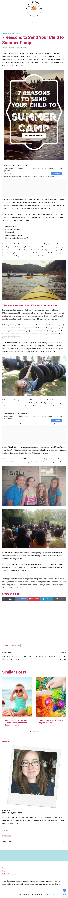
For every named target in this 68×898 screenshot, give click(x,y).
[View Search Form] (36, 23)
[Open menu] (32, 22)
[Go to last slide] (4, 703)
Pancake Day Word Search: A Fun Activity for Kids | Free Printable (17, 656)
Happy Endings (6, 33)
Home (4, 868)
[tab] (30, 731)
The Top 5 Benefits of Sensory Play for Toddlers (51, 721)
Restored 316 (49, 894)
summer (5, 645)
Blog (3, 871)
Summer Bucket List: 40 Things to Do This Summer (51, 656)
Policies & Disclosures (10, 874)
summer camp (15, 645)
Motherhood (16, 33)
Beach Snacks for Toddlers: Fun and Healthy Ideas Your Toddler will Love (16, 722)
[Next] (64, 703)
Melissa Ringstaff (9, 47)
